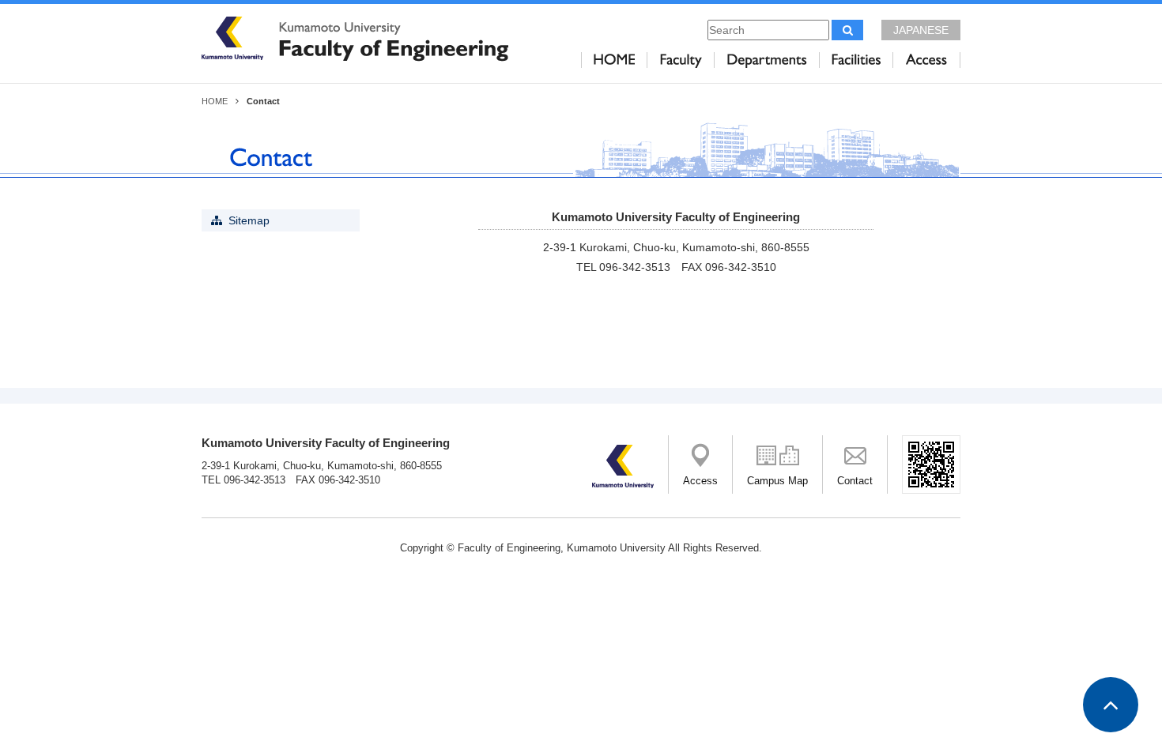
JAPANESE (921, 30)
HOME (215, 101)
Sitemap (249, 220)
